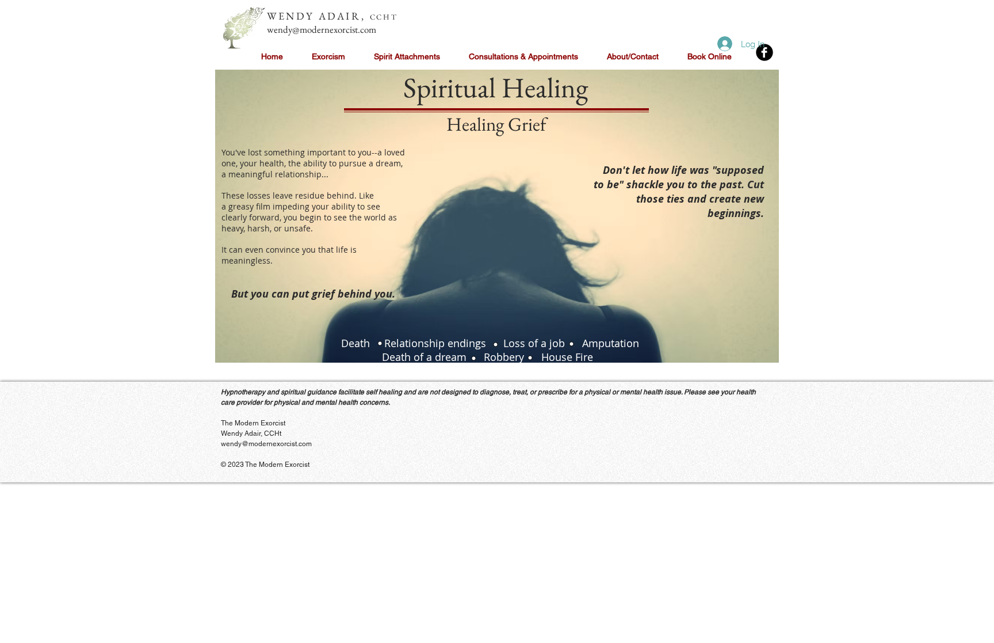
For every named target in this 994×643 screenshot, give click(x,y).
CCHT (383, 17)
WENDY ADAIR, (318, 15)
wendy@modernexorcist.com (321, 29)
